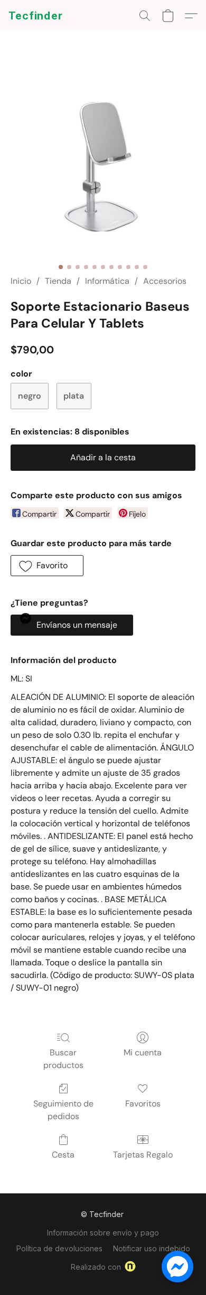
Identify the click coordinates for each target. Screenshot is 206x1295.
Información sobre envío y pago (103, 1232)
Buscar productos (63, 1059)
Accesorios (164, 280)
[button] (35, 16)
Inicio (21, 280)
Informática (107, 280)
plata (73, 395)
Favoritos (143, 1103)
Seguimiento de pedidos (63, 1110)
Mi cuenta (143, 1052)
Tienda (58, 280)
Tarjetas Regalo (143, 1154)
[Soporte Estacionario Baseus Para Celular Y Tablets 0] (103, 166)
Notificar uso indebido (151, 1248)
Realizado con (96, 1266)
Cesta (63, 1154)
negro (29, 395)
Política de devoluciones (59, 1248)
